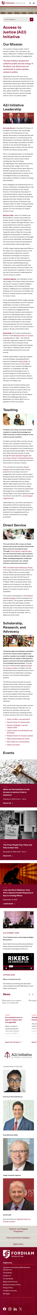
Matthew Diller (8, 215)
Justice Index (23, 361)
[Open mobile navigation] (34, 3)
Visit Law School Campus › (18, 1238)
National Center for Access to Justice (20, 736)
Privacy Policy (8, 1288)
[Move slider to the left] (29, 994)
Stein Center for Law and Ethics (18, 742)
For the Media (8, 1279)
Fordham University (10, 1291)
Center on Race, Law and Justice (18, 719)
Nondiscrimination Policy (11, 1285)
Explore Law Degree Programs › (18, 1230)
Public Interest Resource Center (18, 739)
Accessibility (7, 1273)
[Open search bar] (30, 3)
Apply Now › (18, 1244)
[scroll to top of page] (31, 1309)
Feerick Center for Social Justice (18, 722)
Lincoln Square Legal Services (20, 551)
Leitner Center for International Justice (19, 458)
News (6, 994)
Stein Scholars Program (20, 455)
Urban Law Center (13, 745)
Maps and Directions (10, 1282)
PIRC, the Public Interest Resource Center (17, 567)
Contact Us (7, 1276)
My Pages (6, 1294)
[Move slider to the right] (33, 994)
